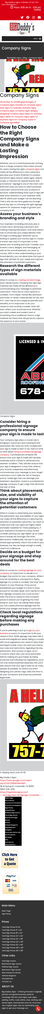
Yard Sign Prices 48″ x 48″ (12, 947)
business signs (29, 107)
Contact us (9, 842)
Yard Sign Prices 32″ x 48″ (12, 944)
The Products (10, 835)
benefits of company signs (28, 104)
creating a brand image (28, 280)
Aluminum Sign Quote (11, 970)
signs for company (18, 119)
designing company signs (12, 113)
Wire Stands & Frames (11, 972)
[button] (35, 38)
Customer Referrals (13, 832)
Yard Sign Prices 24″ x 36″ (12, 939)
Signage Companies (31, 795)
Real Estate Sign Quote (11, 819)
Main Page (9, 798)
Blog (20, 102)
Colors (7, 822)
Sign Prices (9, 808)
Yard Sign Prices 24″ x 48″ (12, 942)
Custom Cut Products (13, 803)
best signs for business (11, 107)
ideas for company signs (17, 116)
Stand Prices (10, 810)
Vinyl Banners (10, 827)
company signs (7, 110)
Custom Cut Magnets (13, 805)
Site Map (8, 837)
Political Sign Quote (12, 813)
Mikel (17, 122)
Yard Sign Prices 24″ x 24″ (12, 936)
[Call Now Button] (38, 1009)
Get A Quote (9, 800)
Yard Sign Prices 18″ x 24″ (12, 933)
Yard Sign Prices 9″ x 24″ (12, 930)
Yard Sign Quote (11, 815)
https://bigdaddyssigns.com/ (14, 792)
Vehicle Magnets (11, 825)
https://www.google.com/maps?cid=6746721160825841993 (16, 782)
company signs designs (26, 110)
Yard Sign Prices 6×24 (11, 927)
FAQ (6, 840)
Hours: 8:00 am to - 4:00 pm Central (27, 8)
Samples (8, 830)
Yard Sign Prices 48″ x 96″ (12, 950)
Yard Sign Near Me (10, 795)
